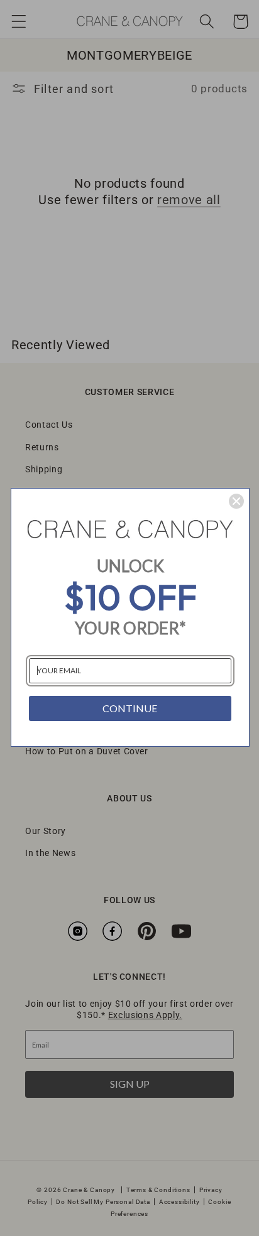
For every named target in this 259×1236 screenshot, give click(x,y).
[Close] (236, 501)
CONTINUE (129, 708)
